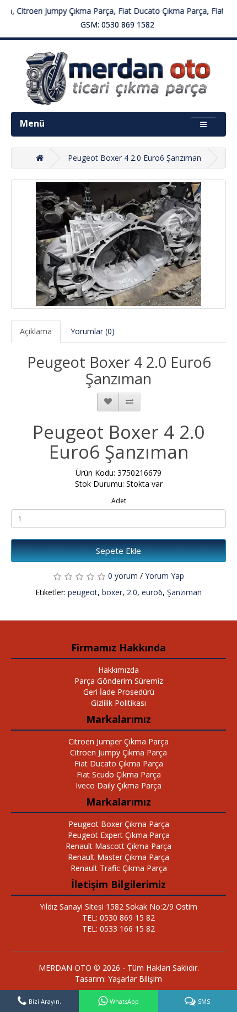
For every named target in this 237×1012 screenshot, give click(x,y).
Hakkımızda (118, 670)
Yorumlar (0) (93, 331)
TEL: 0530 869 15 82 (118, 917)
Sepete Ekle (118, 550)
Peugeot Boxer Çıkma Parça (118, 824)
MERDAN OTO (65, 967)
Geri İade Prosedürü (118, 692)
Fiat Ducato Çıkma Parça (118, 763)
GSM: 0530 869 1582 (117, 24)
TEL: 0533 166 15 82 (118, 928)
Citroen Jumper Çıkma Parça (118, 741)
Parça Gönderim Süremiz (118, 681)
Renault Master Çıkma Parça (118, 857)
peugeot (83, 592)
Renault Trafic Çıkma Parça (119, 868)
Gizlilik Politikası (118, 703)
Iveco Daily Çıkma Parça (118, 785)
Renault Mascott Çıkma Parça (118, 846)
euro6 (152, 592)
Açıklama (36, 331)
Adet (118, 500)
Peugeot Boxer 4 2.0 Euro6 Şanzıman (134, 158)
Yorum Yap (164, 575)
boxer (112, 592)
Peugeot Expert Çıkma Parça (119, 835)
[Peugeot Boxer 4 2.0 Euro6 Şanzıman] (118, 244)
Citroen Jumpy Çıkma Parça (118, 752)
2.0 (132, 592)
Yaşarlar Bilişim (135, 978)
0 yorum (123, 575)
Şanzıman (184, 592)
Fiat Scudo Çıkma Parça (119, 774)
